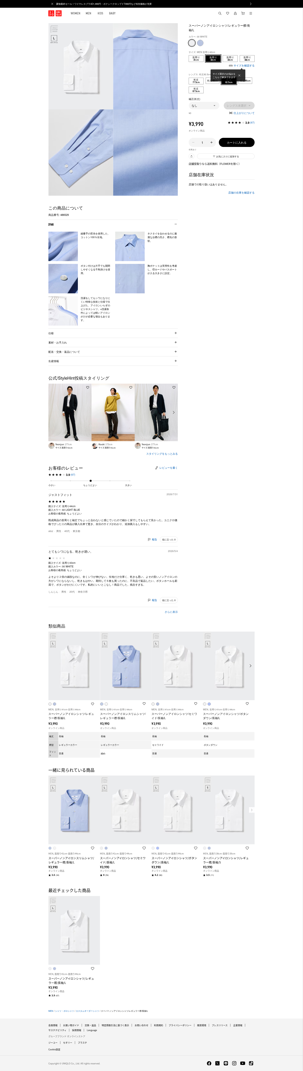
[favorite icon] (92, 848)
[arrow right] (174, 412)
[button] (204, 105)
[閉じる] (239, 75)
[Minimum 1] (193, 142)
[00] (192, 43)
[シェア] (191, 156)
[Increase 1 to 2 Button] (211, 142)
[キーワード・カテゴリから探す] (220, 13)
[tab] (75, 13)
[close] (52, 4)
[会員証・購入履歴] (235, 13)
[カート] (243, 13)
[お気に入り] (227, 13)
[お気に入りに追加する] (88, 387)
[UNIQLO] (55, 13)
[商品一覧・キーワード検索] (251, 13)
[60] (200, 43)
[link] (155, 4)
